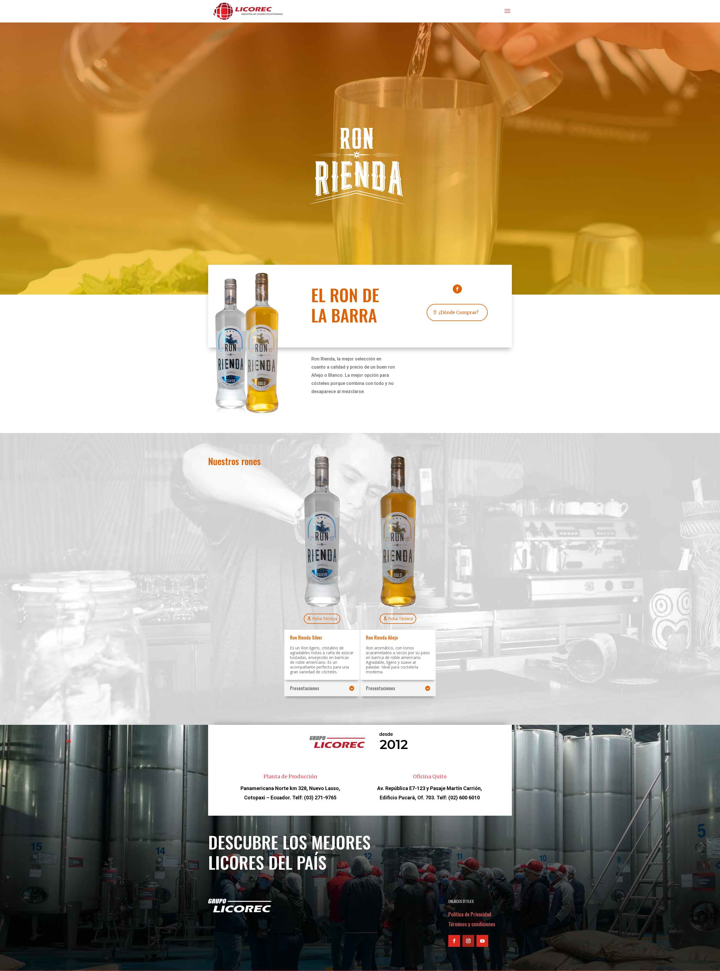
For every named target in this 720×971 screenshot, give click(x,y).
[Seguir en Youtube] (482, 941)
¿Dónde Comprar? (458, 312)
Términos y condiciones (471, 924)
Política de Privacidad (469, 914)
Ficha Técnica (324, 618)
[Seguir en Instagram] (468, 941)
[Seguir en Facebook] (457, 288)
